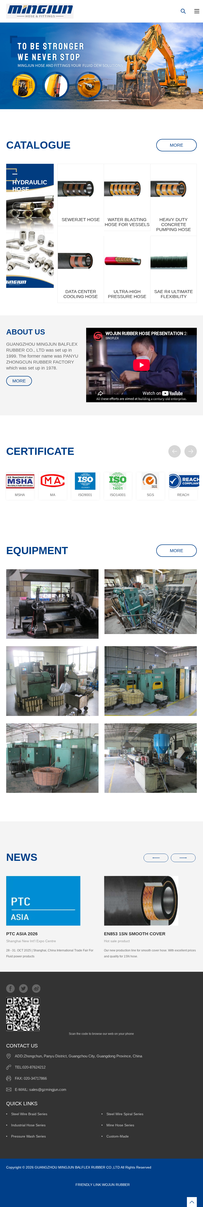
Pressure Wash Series (28, 1136)
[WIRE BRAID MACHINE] (150, 681)
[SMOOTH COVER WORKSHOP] (150, 758)
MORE (176, 145)
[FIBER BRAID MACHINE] (52, 758)
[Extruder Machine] (150, 601)
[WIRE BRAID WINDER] (52, 681)
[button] (174, 451)
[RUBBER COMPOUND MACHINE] (52, 604)
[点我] (197, 11)
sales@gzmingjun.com (47, 1089)
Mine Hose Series (120, 1125)
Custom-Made (117, 1136)
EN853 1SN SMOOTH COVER (134, 933)
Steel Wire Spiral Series (124, 1114)
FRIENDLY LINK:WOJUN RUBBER (68, 1185)
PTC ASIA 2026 (22, 933)
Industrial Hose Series (28, 1125)
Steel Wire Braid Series (29, 1114)
